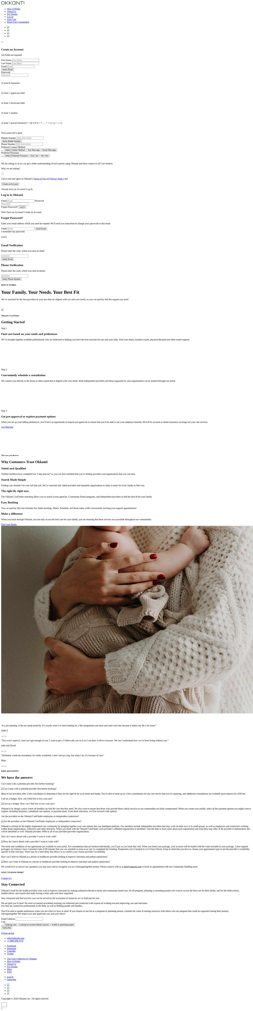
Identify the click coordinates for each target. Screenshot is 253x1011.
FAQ (9, 972)
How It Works (13, 9)
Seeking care (10, 925)
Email (4, 66)
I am (3, 922)
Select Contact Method (15, 150)
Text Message (34, 150)
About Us (11, 11)
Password (5, 72)
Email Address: (8, 919)
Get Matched (7, 427)
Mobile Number (8, 138)
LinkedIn (11, 951)
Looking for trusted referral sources (34, 925)
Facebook (11, 946)
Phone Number (8, 144)
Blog (9, 969)
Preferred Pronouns (10, 153)
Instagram (11, 948)
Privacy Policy (57, 179)
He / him (44, 156)
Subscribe (11, 979)
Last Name (6, 63)
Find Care (11, 19)
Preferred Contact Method (13, 147)
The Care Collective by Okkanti (22, 958)
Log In (10, 17)
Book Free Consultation (18, 22)
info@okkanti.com (132, 866)
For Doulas (12, 14)
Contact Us (6, 878)
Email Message (49, 150)
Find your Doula (9, 524)
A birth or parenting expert (63, 925)
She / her (34, 156)
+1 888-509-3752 (15, 941)
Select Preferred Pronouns (16, 156)
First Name (6, 60)
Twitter (10, 954)
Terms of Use (39, 179)
